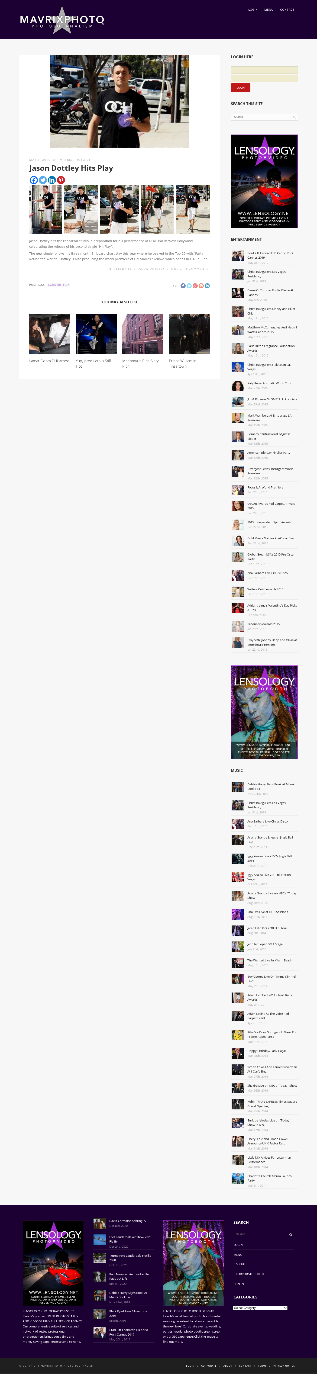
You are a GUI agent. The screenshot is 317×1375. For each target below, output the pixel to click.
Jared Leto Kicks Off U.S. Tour (267, 928)
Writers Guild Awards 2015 (265, 589)
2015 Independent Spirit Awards (269, 522)
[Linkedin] (52, 180)
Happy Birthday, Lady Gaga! (266, 1051)
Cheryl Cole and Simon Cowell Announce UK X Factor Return (267, 1141)
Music (176, 269)
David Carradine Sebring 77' (128, 1221)
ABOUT (241, 1264)
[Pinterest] (61, 180)
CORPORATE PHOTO (250, 1274)
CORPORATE (209, 1365)
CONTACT (287, 10)
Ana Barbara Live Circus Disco (267, 573)
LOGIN (253, 10)
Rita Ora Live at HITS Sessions (267, 912)
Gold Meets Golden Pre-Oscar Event (272, 538)
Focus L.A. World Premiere (265, 487)
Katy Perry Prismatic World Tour (269, 383)
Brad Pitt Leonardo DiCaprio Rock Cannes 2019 (128, 1332)
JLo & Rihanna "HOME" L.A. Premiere (272, 399)
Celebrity (123, 269)
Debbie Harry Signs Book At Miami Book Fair (128, 1295)
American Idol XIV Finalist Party (268, 452)
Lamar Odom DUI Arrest (49, 360)
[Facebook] (34, 180)
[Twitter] (43, 180)
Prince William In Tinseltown (182, 363)
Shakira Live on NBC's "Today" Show (272, 1085)
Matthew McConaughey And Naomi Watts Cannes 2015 (272, 329)
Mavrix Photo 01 (75, 160)
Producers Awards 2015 (263, 624)
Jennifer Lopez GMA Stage (265, 944)
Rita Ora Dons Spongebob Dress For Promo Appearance (272, 1034)
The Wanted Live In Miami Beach (269, 960)
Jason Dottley (151, 269)
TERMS (262, 1365)
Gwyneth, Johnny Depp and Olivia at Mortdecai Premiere (272, 642)
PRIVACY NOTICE (284, 1365)
